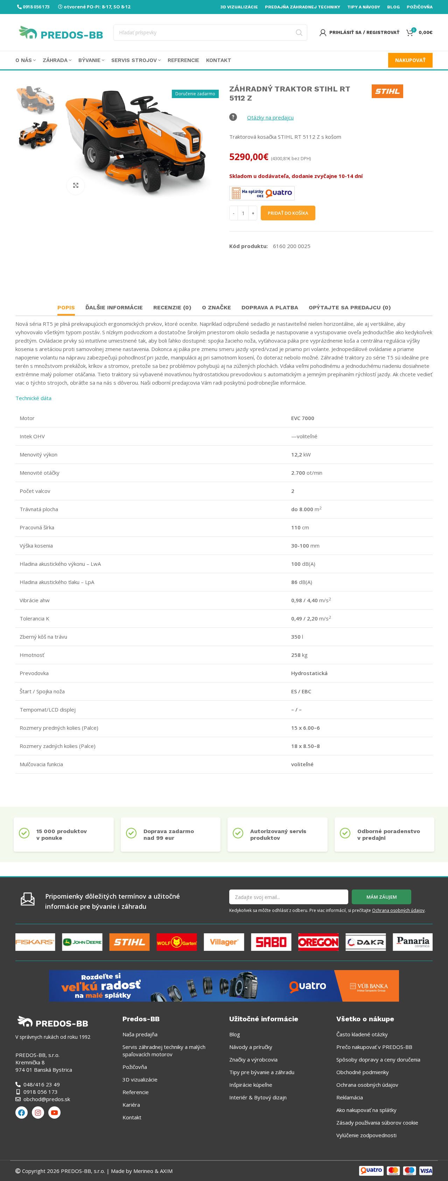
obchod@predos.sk (46, 1099)
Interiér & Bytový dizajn (258, 1097)
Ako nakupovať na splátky (366, 1109)
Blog (234, 1034)
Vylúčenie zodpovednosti (366, 1135)
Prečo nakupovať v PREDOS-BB (374, 1046)
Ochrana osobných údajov (398, 910)
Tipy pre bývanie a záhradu (261, 1072)
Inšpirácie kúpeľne (250, 1084)
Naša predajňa (140, 1034)
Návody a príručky (250, 1046)
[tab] (66, 308)
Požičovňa (134, 1066)
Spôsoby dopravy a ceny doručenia (378, 1059)
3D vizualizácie (140, 1079)
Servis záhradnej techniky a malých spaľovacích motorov (163, 1050)
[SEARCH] (299, 33)
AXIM (166, 1170)
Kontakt (131, 1117)
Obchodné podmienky (362, 1072)
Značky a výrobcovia (253, 1059)
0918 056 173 (36, 7)
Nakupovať (410, 60)
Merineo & (146, 1170)
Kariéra (131, 1104)
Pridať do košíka (288, 213)
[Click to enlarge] (75, 185)
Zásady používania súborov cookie (377, 1122)
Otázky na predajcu (270, 117)
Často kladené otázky (362, 1034)
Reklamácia (349, 1097)
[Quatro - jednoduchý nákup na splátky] (224, 985)
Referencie (135, 1092)
